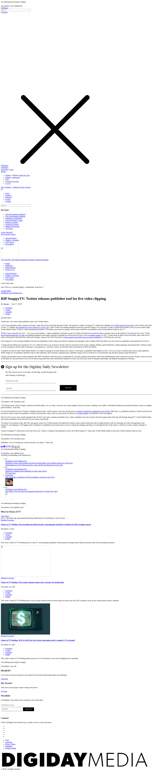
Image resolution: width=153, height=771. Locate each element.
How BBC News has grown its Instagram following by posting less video (31, 491)
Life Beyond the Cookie (14, 220)
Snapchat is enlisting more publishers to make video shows (26, 471)
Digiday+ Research (12, 240)
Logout (8, 183)
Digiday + (9, 187)
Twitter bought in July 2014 (124, 325)
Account (4, 691)
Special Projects (11, 238)
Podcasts (16, 187)
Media (7, 264)
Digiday (6, 304)
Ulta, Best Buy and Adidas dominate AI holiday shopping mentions (24, 260)
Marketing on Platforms (13, 218)
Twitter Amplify (82, 413)
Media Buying (10, 268)
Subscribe (4, 170)
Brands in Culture (11, 222)
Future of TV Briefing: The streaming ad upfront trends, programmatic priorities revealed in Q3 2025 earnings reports (46, 524)
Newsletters (9, 244)
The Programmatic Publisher (15, 214)
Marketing (9, 266)
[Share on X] (7, 447)
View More (5, 516)
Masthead (8, 746)
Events (22, 187)
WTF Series (9, 242)
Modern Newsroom (12, 226)
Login (11, 170)
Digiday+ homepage (12, 177)
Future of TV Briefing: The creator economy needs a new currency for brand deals (32, 582)
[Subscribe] (4, 167)
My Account (5, 234)
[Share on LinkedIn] (2, 447)
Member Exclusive (7, 520)
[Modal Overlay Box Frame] (76, 378)
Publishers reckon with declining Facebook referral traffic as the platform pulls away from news (39, 463)
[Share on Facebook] (4, 447)
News (3, 187)
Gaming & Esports (12, 224)
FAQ (7, 179)
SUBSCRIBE (6, 291)
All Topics (9, 228)
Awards (27, 187)
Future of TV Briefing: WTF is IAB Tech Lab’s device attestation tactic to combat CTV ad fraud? (38, 640)
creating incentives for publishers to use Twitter (93, 411)
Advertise (8, 742)
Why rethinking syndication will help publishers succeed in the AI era (29, 477)
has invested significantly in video (13, 335)
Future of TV (10, 270)
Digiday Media (10, 748)
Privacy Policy (10, 744)
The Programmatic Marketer (15, 216)
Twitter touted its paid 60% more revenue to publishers (82, 337)
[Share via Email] (9, 447)
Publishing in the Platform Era (11, 293)
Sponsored (9, 475)
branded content (95, 335)
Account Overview (12, 181)
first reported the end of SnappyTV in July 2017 (33, 327)
